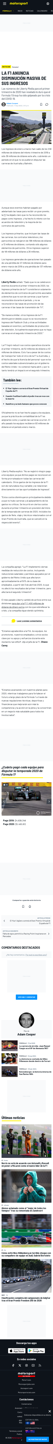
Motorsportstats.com (26, 1392)
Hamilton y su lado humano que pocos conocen (26, 404)
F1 (5, 214)
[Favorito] (41, 104)
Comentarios (26, 1404)
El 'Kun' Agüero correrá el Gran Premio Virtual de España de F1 (27, 389)
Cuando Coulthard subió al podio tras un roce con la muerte (27, 397)
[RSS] (39, 1365)
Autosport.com (27, 1388)
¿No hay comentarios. (26, 954)
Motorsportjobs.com (27, 1384)
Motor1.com (26, 1380)
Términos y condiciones (18, 1431)
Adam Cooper (12, 103)
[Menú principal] (5, 4)
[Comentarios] (47, 104)
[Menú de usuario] (47, 3)
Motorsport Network (21, 1438)
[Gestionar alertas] (29, 906)
